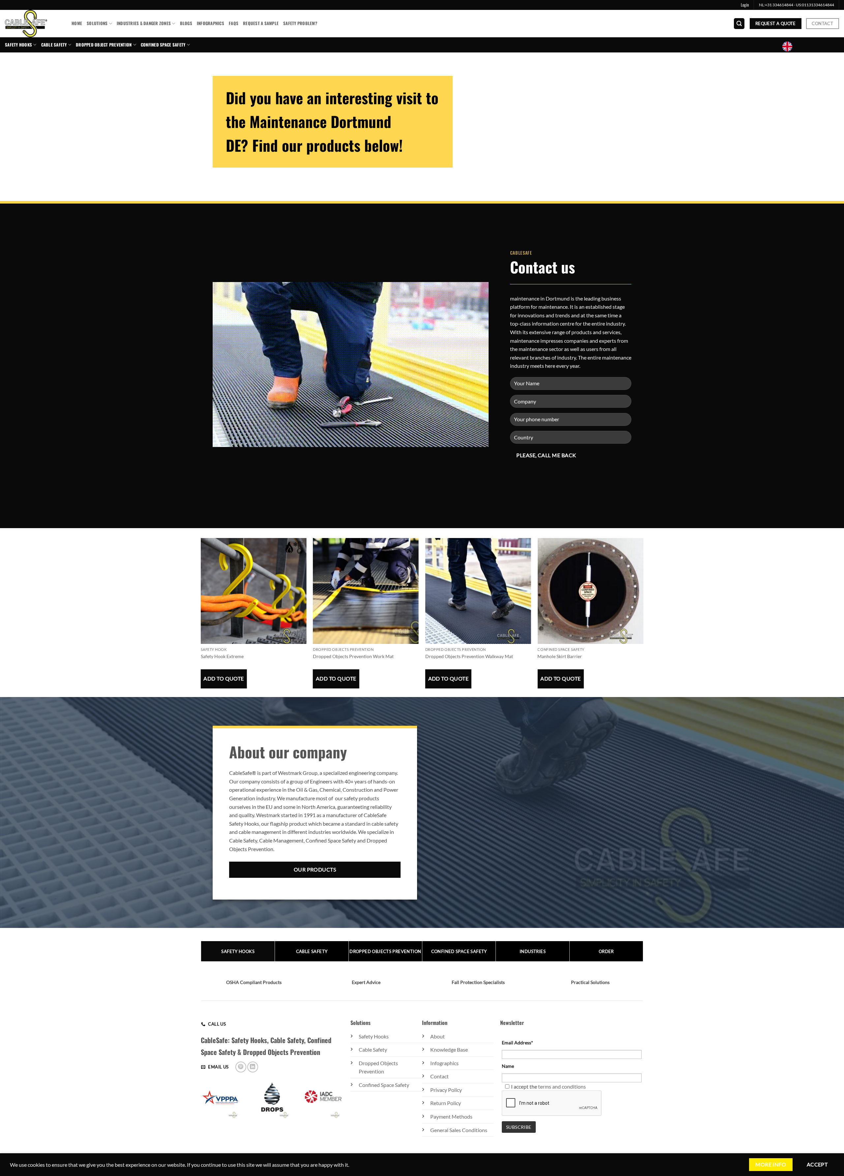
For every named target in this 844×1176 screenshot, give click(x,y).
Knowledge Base (449, 1049)
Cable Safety (54, 45)
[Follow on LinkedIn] (252, 1067)
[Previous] (201, 629)
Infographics (210, 23)
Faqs (233, 23)
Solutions (97, 23)
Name (508, 1066)
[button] (745, 5)
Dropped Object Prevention (104, 45)
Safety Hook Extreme (222, 656)
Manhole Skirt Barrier (559, 656)
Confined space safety (163, 45)
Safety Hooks (18, 45)
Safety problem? (300, 23)
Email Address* (517, 1042)
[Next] (643, 629)
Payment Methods (451, 1116)
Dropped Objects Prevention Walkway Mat (469, 656)
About (437, 1036)
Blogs (186, 23)
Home (77, 23)
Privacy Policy (446, 1090)
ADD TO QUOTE (223, 679)
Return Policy (445, 1103)
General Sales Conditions (458, 1130)
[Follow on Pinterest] (240, 1067)
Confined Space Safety (384, 1085)
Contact (439, 1076)
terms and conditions (562, 1086)
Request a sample (261, 23)
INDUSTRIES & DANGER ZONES (144, 23)
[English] (789, 46)
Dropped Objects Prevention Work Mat (353, 656)
